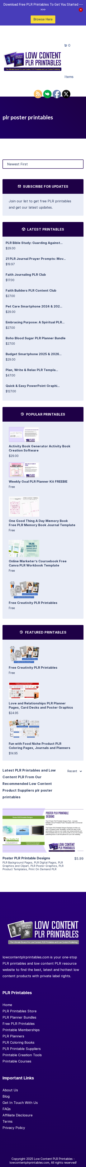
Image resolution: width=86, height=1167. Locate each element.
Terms (8, 1121)
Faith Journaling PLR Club (26, 275)
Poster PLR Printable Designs (26, 858)
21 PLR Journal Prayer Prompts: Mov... (36, 259)
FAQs (7, 1109)
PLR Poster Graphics (43, 865)
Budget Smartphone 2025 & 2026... (34, 354)
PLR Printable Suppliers (22, 1049)
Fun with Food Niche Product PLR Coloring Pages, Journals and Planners (39, 746)
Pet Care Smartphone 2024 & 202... (34, 306)
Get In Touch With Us (20, 1103)
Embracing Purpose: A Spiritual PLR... (35, 322)
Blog (6, 1096)
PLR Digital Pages (45, 862)
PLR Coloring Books (18, 1042)
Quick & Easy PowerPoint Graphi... (33, 386)
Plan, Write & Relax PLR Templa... (32, 370)
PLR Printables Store (20, 1011)
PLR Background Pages (17, 862)
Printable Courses (17, 1061)
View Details (43, 824)
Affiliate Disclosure (18, 1115)
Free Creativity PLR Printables (33, 603)
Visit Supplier (43, 836)
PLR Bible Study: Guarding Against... (34, 243)
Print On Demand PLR (42, 869)
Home (7, 1005)
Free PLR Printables (19, 1024)
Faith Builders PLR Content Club (31, 290)
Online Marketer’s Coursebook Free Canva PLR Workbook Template (38, 563)
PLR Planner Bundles (19, 1017)
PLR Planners (13, 1036)
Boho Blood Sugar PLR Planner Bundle (36, 338)
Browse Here (43, 19)
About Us (10, 1090)
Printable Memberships (21, 1030)
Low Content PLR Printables (53, 1159)
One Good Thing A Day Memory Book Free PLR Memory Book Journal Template (42, 523)
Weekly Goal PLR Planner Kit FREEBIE (38, 481)
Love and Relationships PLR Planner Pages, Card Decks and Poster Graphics (41, 705)
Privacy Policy (14, 1128)
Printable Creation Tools (22, 1055)
